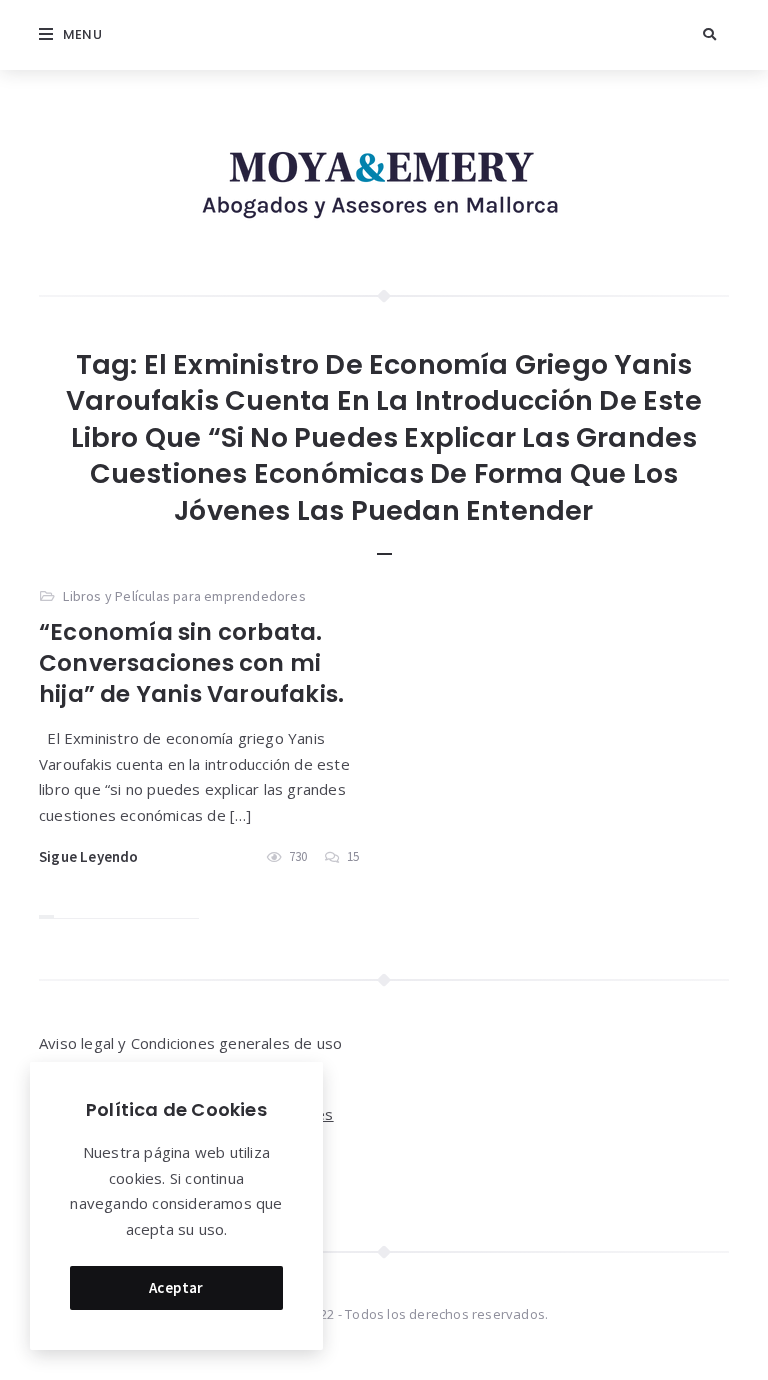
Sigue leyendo (89, 856)
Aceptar (176, 1287)
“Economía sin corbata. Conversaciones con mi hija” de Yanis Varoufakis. (191, 663)
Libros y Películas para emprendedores (184, 596)
